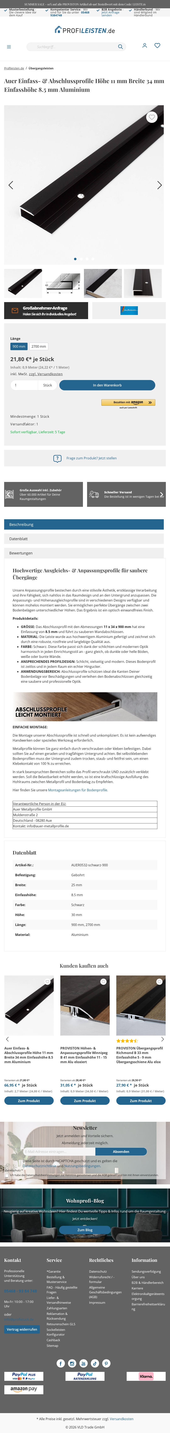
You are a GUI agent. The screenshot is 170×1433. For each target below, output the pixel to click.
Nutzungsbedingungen (82, 1166)
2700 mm (39, 346)
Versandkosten (122, 1419)
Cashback (53, 1340)
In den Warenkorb (107, 385)
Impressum (97, 1302)
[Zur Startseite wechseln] (85, 29)
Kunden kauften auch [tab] (84, 965)
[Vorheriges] (9, 186)
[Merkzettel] (157, 46)
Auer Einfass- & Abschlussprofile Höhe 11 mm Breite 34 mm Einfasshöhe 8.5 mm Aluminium (28, 1055)
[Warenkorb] (167, 42)
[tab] (84, 524)
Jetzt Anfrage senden (110, 13)
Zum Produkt (29, 1101)
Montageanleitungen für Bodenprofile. (78, 790)
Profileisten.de (14, 68)
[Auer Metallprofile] (129, 310)
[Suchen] (120, 47)
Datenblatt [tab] (18, 538)
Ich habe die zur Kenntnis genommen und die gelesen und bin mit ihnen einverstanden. (84, 1175)
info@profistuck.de (19, 1319)
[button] (128, 404)
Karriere (137, 1288)
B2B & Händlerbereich (148, 1283)
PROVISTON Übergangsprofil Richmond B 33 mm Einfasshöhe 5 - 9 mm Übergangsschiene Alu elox (139, 1055)
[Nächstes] (158, 186)
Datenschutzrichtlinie (39, 1166)
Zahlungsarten (57, 1308)
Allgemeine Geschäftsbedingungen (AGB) (105, 1292)
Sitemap (52, 1345)
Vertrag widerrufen (22, 1329)
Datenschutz (98, 1271)
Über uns (138, 1277)
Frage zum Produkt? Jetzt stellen (92, 458)
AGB (104, 1175)
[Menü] (9, 47)
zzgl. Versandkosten (46, 374)
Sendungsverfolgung (146, 1271)
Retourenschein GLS (61, 1324)
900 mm (19, 346)
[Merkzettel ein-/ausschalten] (152, 117)
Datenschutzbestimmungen (43, 1175)
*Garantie (54, 1271)
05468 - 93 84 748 (20, 1291)
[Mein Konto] (145, 46)
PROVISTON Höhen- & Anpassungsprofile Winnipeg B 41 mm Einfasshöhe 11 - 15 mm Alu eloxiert (84, 1055)
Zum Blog (85, 1230)
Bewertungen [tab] (21, 553)
